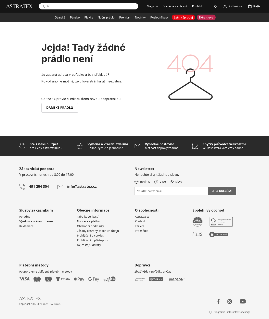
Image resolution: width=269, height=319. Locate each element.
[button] (215, 6)
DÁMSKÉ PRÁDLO (59, 107)
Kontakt (140, 221)
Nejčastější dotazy (89, 245)
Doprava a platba (88, 221)
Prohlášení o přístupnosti (93, 240)
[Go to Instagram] (229, 301)
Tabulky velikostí (87, 216)
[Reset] (118, 6)
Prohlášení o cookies (90, 235)
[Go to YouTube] (243, 301)
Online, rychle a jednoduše (107, 146)
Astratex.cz (142, 216)
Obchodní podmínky (90, 226)
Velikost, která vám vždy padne (224, 146)
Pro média (141, 231)
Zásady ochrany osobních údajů (98, 231)
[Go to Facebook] (218, 301)
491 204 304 (39, 186)
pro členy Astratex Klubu (46, 146)
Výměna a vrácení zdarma (36, 221)
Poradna (24, 216)
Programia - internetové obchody (232, 312)
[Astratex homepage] (19, 6)
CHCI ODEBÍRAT (222, 191)
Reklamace (26, 226)
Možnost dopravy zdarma (161, 146)
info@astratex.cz (82, 186)
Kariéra (140, 226)
